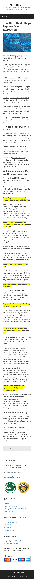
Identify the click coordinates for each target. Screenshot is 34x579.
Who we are (7, 503)
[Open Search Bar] (31, 16)
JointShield (7, 527)
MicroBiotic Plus (9, 530)
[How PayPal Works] (17, 563)
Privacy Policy (8, 511)
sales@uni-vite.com (15, 477)
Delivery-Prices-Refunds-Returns (15, 509)
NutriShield (17, 5)
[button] (17, 448)
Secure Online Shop (10, 506)
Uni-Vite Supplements (11, 522)
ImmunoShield (8, 525)
